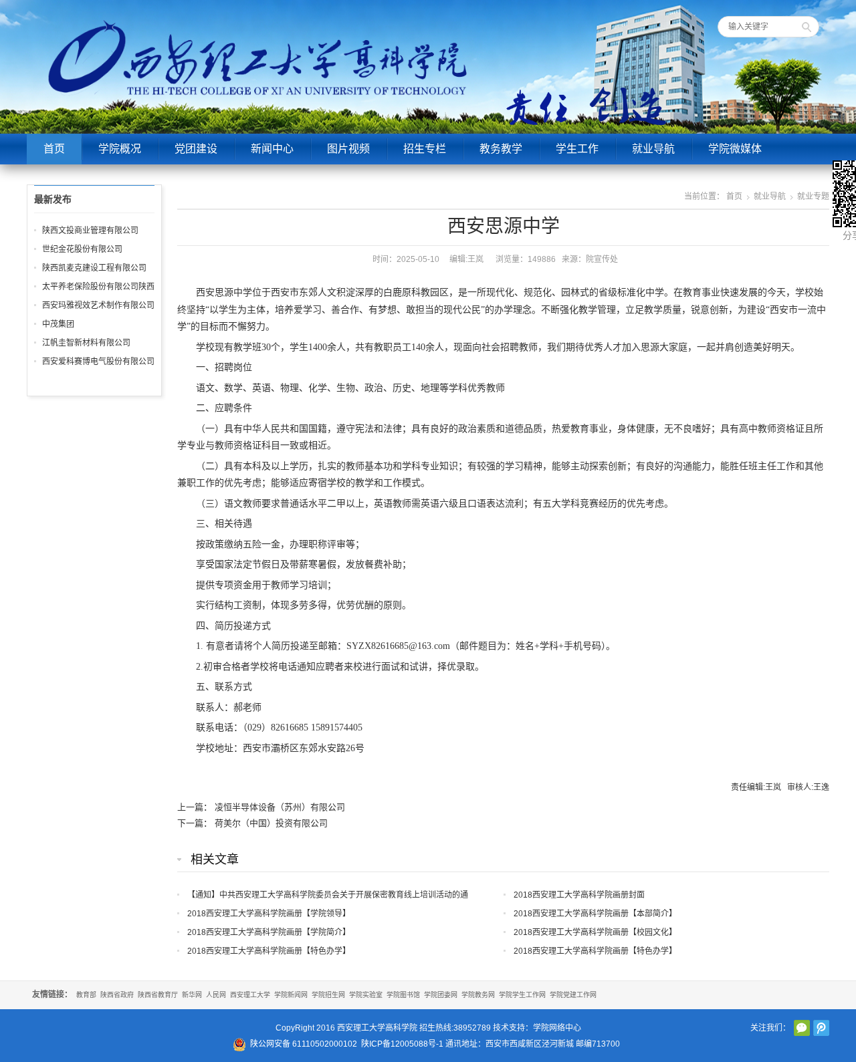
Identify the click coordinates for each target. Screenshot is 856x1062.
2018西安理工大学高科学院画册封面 (579, 895)
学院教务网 (478, 995)
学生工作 (577, 148)
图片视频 (348, 148)
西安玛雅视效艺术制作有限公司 (98, 305)
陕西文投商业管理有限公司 (90, 230)
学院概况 (119, 148)
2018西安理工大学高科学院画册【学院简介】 (268, 932)
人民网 (216, 995)
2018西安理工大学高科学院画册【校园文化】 (595, 932)
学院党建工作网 (573, 995)
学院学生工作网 (522, 995)
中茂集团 (58, 324)
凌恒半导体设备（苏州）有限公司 (280, 807)
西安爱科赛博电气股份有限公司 (98, 361)
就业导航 (653, 148)
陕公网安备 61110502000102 (303, 1044)
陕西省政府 (117, 995)
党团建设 (196, 148)
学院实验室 (366, 995)
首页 (54, 148)
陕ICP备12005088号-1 (402, 1044)
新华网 (192, 995)
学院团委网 (440, 995)
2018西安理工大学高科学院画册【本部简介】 (595, 913)
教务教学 (500, 148)
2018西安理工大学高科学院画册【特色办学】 (268, 951)
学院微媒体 (735, 148)
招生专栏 (424, 148)
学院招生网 (328, 995)
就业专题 (813, 196)
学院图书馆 (403, 995)
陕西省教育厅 (158, 995)
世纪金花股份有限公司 (82, 249)
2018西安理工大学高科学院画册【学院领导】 (268, 913)
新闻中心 (272, 148)
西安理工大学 (250, 995)
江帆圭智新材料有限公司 (86, 343)
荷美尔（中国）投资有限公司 (271, 823)
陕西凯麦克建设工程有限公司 (94, 268)
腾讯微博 (821, 1028)
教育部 (86, 995)
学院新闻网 (291, 995)
